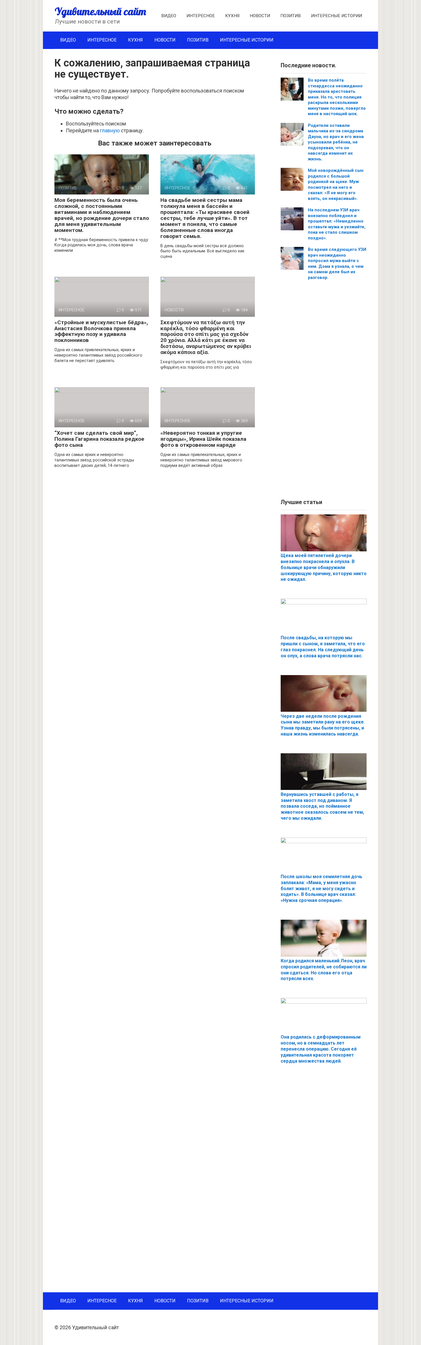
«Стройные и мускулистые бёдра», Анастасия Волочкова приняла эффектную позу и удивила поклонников (101, 331)
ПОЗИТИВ (290, 15)
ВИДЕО (168, 15)
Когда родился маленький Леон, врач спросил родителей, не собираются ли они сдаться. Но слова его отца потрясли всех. (324, 969)
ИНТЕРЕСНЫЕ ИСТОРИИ (336, 15)
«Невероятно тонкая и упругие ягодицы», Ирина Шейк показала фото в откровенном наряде (203, 439)
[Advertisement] (324, 391)
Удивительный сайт (100, 11)
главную (110, 130)
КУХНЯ (232, 15)
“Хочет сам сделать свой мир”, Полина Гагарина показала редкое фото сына (99, 439)
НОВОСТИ (260, 15)
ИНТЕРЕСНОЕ (200, 15)
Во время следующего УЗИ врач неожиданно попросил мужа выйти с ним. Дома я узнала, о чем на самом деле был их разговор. (337, 263)
